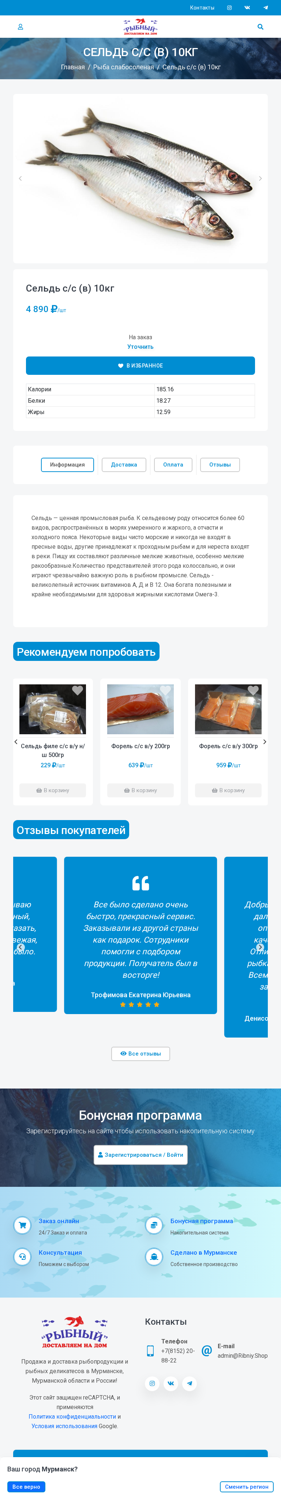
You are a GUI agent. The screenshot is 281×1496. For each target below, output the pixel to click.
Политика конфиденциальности (72, 1416)
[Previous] (16, 742)
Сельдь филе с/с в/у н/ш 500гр (53, 750)
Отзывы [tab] (220, 464)
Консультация (60, 1252)
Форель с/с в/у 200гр (140, 746)
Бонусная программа (202, 1221)
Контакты (202, 8)
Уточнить (140, 346)
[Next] (265, 742)
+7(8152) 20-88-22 (178, 1355)
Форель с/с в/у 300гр (228, 746)
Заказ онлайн (59, 1221)
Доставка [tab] (124, 464)
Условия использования (64, 1426)
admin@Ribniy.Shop (243, 1355)
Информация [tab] (67, 464)
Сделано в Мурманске (204, 1252)
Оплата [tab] (173, 464)
